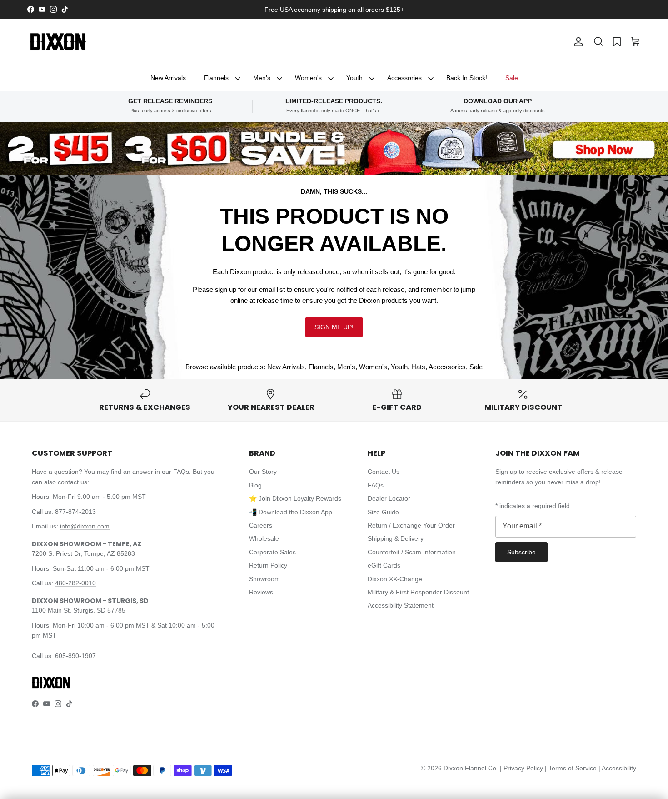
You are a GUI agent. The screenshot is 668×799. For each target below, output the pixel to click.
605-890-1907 (75, 655)
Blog (255, 485)
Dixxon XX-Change (395, 579)
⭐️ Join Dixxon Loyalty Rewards (295, 498)
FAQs (181, 471)
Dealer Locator (389, 498)
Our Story (263, 471)
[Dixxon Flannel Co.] (58, 41)
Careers (260, 525)
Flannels (216, 77)
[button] (598, 42)
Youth (354, 77)
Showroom (264, 579)
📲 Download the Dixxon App (290, 512)
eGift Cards (384, 565)
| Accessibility (617, 768)
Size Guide (383, 512)
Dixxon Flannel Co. (471, 768)
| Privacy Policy (522, 768)
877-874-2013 (75, 511)
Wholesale (264, 538)
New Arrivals (168, 77)
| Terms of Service (571, 768)
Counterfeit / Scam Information (412, 552)
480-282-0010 (75, 583)
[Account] (576, 41)
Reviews (261, 592)
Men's (261, 77)
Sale (511, 77)
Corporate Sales (272, 552)
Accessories (404, 77)
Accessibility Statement (401, 605)
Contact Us (383, 471)
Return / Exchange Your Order (411, 525)
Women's (308, 77)
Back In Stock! (466, 77)
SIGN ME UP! (334, 327)
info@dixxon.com (85, 526)
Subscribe (521, 552)
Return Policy (268, 565)
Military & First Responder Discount (418, 592)
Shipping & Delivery (396, 538)
